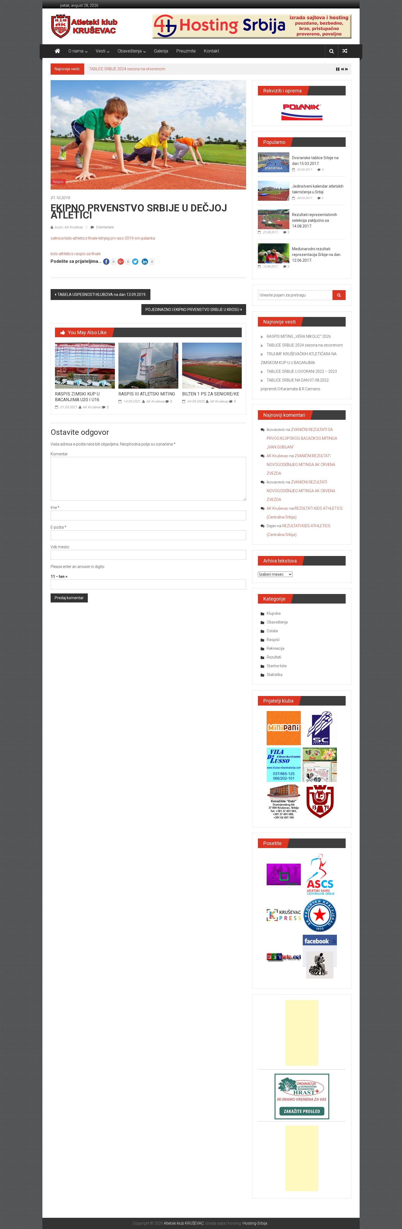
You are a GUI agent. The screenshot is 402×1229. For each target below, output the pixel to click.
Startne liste (277, 666)
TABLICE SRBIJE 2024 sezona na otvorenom (127, 69)
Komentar (59, 454)
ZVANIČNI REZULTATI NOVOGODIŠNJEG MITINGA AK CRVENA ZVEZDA (301, 465)
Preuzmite (186, 51)
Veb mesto (60, 547)
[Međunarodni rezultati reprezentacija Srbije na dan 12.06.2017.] (273, 253)
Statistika (274, 674)
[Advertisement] (302, 1033)
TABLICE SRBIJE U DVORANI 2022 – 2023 (302, 371)
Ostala (272, 631)
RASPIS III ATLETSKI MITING (146, 394)
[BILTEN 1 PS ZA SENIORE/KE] (212, 365)
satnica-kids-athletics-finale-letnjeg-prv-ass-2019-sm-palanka (103, 238)
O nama (75, 51)
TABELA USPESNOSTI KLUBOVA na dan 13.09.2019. (101, 294)
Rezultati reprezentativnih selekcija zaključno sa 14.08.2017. (314, 220)
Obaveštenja (130, 51)
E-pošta (58, 527)
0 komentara (104, 227)
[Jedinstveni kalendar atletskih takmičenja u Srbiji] (273, 190)
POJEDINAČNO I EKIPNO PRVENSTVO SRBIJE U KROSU (192, 309)
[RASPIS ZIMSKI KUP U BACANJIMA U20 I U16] (85, 365)
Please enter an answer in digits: (78, 566)
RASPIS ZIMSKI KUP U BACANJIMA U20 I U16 (77, 396)
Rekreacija (275, 648)
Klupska (274, 613)
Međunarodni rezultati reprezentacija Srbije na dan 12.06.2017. (316, 255)
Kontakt (211, 51)
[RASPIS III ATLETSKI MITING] (148, 365)
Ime (55, 507)
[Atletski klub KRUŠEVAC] (84, 26)
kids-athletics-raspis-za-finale (76, 254)
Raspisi (58, 182)
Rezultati (274, 657)
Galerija (161, 51)
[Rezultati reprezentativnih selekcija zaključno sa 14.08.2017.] (273, 219)
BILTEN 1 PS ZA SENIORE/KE (210, 394)
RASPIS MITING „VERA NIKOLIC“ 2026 (299, 336)
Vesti (100, 51)
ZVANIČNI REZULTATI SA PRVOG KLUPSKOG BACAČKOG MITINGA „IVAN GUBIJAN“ (302, 438)
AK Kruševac (92, 407)
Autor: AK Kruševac (68, 227)
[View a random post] (344, 51)
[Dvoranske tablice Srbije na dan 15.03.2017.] (273, 162)
